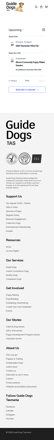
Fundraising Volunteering (17, 302)
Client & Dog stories (15, 326)
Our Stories (13, 320)
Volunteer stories (14, 338)
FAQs (8, 246)
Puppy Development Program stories (23, 334)
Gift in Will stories (14, 330)
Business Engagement (16, 219)
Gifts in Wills (12, 207)
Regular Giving (12, 215)
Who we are (11, 354)
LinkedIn (9, 410)
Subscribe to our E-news (17, 374)
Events (9, 310)
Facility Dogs (12, 275)
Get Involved (15, 288)
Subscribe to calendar (25, 89)
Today (27, 80)
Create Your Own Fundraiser (18, 306)
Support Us (14, 196)
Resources (13, 240)
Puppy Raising (12, 295)
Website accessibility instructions (21, 386)
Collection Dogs (13, 223)
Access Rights (12, 250)
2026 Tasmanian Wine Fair (27, 45)
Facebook (10, 406)
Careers (9, 378)
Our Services (14, 260)
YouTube (10, 418)
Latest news (11, 366)
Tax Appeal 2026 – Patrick (18, 203)
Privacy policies (13, 382)
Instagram (10, 414)
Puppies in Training (14, 358)
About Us (12, 348)
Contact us (11, 370)
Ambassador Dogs (14, 362)
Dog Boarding (12, 298)
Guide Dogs (11, 267)
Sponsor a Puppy (13, 211)
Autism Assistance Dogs (17, 271)
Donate (9, 231)
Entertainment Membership (18, 227)
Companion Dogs (13, 279)
